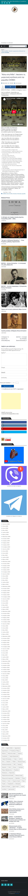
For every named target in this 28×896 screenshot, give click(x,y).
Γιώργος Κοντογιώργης (7, 759)
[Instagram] (4, 3)
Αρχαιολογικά (5, 750)
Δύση (3, 761)
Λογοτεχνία (20, 767)
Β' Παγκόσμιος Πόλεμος (15, 750)
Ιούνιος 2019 (5, 702)
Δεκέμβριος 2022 (6, 615)
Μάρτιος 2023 (5, 609)
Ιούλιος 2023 (5, 601)
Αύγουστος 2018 (5, 723)
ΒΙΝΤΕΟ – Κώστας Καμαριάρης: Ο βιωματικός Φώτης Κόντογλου (14, 287)
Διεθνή (20, 759)
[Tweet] (21, 86)
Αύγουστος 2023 (6, 598)
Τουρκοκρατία (10, 783)
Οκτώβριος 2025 (6, 544)
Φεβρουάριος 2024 (6, 586)
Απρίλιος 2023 (5, 607)
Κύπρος (14, 767)
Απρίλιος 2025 (5, 557)
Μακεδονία (16, 770)
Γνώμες (15, 759)
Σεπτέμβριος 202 (5, 740)
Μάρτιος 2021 (5, 659)
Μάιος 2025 (5, 555)
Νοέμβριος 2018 (5, 717)
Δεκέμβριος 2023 (6, 590)
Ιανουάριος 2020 (6, 688)
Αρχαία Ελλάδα (9, 748)
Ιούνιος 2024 (5, 578)
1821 (3, 748)
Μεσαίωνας (4, 772)
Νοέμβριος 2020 (5, 667)
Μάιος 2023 (5, 605)
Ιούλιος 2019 (5, 700)
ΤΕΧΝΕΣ (11, 83)
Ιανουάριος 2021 (5, 663)
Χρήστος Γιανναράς (6, 786)
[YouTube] (7, 3)
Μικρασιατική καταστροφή (7, 775)
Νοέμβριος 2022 (5, 617)
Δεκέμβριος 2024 (6, 565)
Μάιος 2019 (5, 704)
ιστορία (22, 786)
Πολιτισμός (19, 193)
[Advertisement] (14, 27)
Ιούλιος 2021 (5, 650)
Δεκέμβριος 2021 (6, 640)
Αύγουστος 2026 (6, 524)
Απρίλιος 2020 (5, 682)
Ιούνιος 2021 (5, 652)
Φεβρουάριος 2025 (6, 561)
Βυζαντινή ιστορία (12, 753)
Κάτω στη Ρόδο (10, 193)
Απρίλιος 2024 (5, 582)
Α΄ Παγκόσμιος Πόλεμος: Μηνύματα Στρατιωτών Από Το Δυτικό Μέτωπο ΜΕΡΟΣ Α (16, 835)
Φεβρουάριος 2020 (6, 686)
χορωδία (23, 193)
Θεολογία (20, 764)
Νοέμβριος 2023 (5, 592)
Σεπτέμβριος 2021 (6, 646)
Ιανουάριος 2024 (6, 588)
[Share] (10, 86)
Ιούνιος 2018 (5, 727)
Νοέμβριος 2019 (5, 692)
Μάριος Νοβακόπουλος (7, 770)
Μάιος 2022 (5, 630)
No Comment (18, 83)
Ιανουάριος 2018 (5, 738)
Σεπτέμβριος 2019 (6, 696)
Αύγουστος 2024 (6, 574)
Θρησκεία (4, 767)
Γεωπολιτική (4, 756)
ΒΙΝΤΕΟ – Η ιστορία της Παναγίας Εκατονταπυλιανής (21, 338)
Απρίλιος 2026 (5, 532)
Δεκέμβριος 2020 (6, 665)
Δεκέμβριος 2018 (6, 715)
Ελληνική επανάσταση (6, 764)
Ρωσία (9, 781)
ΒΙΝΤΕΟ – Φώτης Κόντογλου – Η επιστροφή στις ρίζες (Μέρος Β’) (13, 264)
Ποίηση (23, 778)
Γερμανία (20, 753)
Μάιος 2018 (4, 729)
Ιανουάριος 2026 (6, 538)
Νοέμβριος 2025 (5, 542)
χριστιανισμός (12, 789)
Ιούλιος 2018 (5, 725)
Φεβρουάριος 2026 (6, 536)
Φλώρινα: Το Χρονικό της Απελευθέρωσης (5, 338)
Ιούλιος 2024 (5, 576)
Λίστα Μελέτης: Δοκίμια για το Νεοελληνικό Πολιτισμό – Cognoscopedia (16, 811)
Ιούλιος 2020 (5, 675)
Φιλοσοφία (17, 783)
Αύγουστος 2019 (5, 698)
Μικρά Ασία (11, 772)
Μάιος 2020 (5, 680)
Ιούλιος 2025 (5, 551)
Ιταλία (9, 767)
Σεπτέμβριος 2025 (6, 547)
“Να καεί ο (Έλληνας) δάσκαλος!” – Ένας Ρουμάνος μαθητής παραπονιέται (12, 241)
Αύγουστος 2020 (6, 673)
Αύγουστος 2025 (6, 549)
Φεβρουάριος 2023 (6, 611)
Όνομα (3, 367)
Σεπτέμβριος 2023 (6, 596)
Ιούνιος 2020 (5, 677)
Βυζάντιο (4, 753)
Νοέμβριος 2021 (5, 642)
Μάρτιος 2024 (5, 584)
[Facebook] (2, 3)
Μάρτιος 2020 (5, 684)
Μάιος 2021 (4, 655)
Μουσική (15, 193)
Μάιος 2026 (5, 530)
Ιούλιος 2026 (5, 526)
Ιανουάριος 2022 (6, 638)
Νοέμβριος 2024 (5, 567)
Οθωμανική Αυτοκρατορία (7, 778)
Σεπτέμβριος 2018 (6, 721)
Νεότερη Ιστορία (18, 775)
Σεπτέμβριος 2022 (6, 621)
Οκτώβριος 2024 (6, 569)
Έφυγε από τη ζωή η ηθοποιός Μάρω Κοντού (13, 309)
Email (3, 372)
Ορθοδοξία (17, 778)
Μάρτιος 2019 (5, 709)
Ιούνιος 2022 (5, 628)
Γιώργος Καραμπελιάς (14, 756)
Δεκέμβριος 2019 (6, 690)
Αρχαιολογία (17, 748)
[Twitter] (9, 3)
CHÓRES (4, 193)
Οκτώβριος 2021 (5, 644)
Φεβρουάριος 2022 (6, 636)
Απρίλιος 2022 (5, 632)
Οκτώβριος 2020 (6, 669)
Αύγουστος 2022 (6, 623)
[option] (17, 1)
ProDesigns (17, 893)
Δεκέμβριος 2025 (6, 540)
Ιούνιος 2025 (5, 553)
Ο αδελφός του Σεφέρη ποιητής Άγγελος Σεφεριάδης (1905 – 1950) (12, 218)
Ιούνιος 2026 (5, 528)
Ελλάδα (14, 761)
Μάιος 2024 (5, 580)
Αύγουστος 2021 (5, 648)
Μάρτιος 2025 (5, 559)
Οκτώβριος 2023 (6, 594)
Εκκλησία (8, 761)
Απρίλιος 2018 (5, 731)
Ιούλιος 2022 (5, 625)
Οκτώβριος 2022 (6, 619)
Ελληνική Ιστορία (21, 761)
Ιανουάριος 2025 (6, 563)
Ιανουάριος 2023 (6, 613)
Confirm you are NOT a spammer (13, 389)
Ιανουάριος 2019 (5, 713)
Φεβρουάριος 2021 (6, 661)
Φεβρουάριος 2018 (6, 736)
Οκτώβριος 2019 (5, 694)
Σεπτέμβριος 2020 (6, 671)
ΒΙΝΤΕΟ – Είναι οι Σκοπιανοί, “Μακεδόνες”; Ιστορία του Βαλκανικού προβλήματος (16, 803)
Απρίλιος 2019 (5, 707)
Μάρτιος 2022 (5, 634)
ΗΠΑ (14, 764)
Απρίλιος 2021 (5, 657)
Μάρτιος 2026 (5, 534)
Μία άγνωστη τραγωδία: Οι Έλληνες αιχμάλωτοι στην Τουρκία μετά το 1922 (17, 795)
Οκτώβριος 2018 (5, 719)
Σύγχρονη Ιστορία (16, 781)
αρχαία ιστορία (15, 786)
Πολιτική (4, 781)
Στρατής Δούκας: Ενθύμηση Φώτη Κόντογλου (13, 330)
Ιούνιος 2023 (5, 603)
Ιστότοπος (4, 377)
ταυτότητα (4, 789)
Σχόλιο (3, 352)
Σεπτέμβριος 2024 (6, 571)
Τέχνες (23, 781)
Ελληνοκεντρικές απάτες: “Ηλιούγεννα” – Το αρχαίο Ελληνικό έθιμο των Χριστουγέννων (18, 828)
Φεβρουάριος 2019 (6, 711)
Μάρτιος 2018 (5, 734)
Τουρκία (3, 783)
